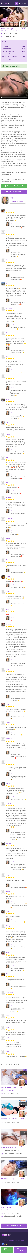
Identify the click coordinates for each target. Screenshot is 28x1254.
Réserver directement (14, 186)
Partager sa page (18, 201)
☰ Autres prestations (14, 1225)
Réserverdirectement (7, 1250)
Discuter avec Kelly (15, 191)
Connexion (24, 3)
